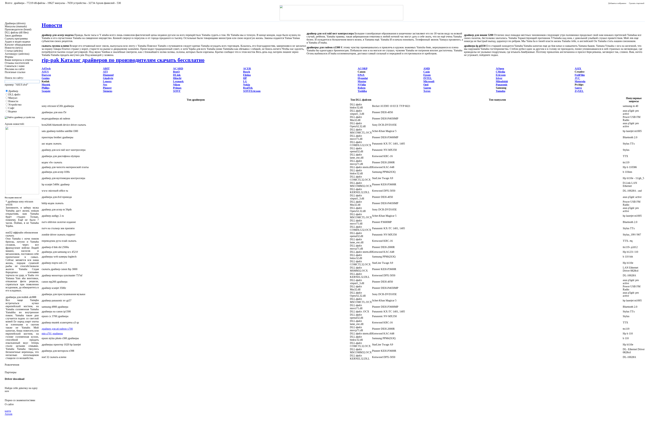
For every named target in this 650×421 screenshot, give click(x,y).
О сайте (9, 404)
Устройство (14, 104)
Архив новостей (14, 123)
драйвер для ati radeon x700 (57, 328)
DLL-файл (14, 94)
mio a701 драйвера (52, 333)
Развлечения (12, 364)
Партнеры (10, 372)
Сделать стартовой (636, 3)
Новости (13, 101)
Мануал (12, 97)
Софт (11, 108)
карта (8, 410)
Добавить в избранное (617, 3)
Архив (8, 414)
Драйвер (13, 91)
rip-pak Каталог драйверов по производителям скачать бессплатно (123, 60)
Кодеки (12, 111)
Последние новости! (13, 198)
